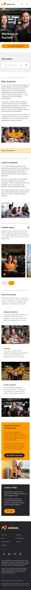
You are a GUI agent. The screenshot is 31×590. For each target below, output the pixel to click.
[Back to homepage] (10, 527)
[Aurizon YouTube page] (14, 554)
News (3, 538)
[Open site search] (22, 4)
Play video (17, 134)
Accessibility (20, 538)
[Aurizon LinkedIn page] (9, 554)
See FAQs (9, 511)
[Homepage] (8, 4)
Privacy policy (5, 541)
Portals (18, 541)
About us (4, 535)
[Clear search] (21, 65)
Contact (18, 535)
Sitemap (3, 545)
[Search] (26, 65)
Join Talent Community (15, 46)
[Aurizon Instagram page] (20, 554)
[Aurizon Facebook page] (3, 554)
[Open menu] (27, 4)
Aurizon (4, 30)
